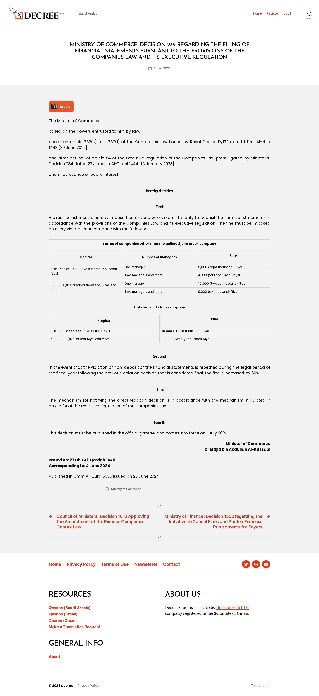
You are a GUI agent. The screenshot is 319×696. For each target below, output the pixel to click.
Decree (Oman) (63, 620)
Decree (67, 685)
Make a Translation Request (74, 627)
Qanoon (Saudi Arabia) (69, 607)
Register (273, 13)
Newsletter (145, 564)
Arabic (65, 106)
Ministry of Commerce (126, 489)
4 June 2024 (162, 68)
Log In (288, 13)
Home (257, 13)
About (54, 656)
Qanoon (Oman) (63, 614)
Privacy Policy (81, 564)
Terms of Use (115, 564)
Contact (171, 564)
